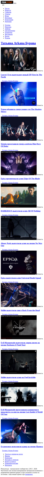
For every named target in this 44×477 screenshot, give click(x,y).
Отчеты (7, 14)
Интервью (8, 18)
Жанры (7, 456)
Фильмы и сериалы (11, 460)
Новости (8, 10)
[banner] (7, 3)
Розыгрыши (9, 20)
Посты (7, 8)
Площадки (8, 32)
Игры (7, 16)
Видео (7, 36)
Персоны (8, 27)
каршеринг (29, 474)
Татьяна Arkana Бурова (18, 43)
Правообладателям (11, 463)
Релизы (7, 38)
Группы (7, 25)
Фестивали (9, 34)
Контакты (8, 465)
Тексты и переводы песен (14, 454)
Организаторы (10, 30)
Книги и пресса (10, 461)
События (8, 12)
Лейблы (7, 29)
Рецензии (8, 21)
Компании (8, 458)
